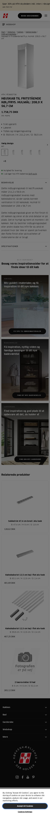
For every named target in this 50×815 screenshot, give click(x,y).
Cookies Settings (25, 812)
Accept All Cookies (25, 806)
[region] (25, 802)
